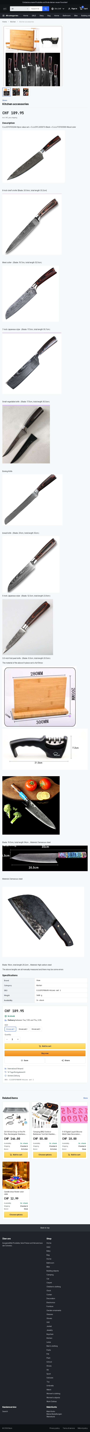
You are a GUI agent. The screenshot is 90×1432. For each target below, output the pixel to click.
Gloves (49, 1318)
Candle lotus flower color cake (14, 1193)
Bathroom (67, 15)
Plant (48, 1358)
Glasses (50, 1314)
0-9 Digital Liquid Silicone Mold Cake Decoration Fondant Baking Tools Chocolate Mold (72, 1133)
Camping (50, 1275)
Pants (49, 1350)
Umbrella (50, 1386)
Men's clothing (52, 1346)
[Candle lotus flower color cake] (15, 1175)
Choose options (45, 1155)
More (85, 1098)
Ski (48, 1370)
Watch (49, 1390)
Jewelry (50, 1330)
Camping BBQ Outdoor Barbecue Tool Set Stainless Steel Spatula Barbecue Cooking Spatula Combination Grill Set (44, 1133)
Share (67, 1060)
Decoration (51, 1298)
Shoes (49, 1366)
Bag (49, 15)
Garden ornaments (54, 1310)
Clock (49, 1291)
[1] (6, 92)
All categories (12, 15)
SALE (34, 15)
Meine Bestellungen (54, 1414)
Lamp (49, 1342)
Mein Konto (51, 1411)
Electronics (51, 1302)
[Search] (45, 8)
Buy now (45, 1053)
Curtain (49, 1295)
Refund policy (83, 1428)
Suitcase (50, 1378)
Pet (48, 1354)
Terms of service (69, 1428)
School (49, 1362)
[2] (16, 92)
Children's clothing (54, 1287)
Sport (49, 1374)
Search (5, 1411)
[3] (26, 92)
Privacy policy (55, 1428)
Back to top (45, 1228)
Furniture (50, 1306)
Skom (4, 100)
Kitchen (13, 22)
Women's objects (53, 1398)
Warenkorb (51, 1417)
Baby (42, 15)
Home (25, 15)
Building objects (53, 1271)
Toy (48, 1382)
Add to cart (46, 1046)
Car (48, 1279)
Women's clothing (53, 1394)
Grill (48, 1322)
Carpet (49, 1283)
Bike (76, 15)
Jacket (49, 1326)
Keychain (50, 1334)
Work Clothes (52, 1401)
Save (26, 1060)
